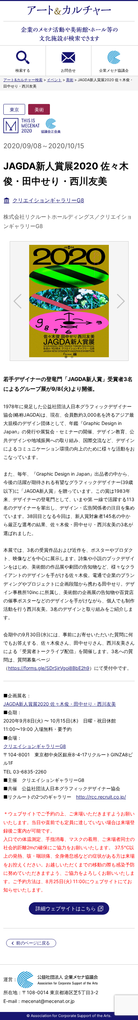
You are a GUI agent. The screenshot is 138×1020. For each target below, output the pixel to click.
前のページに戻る (33, 943)
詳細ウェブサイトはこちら (66, 908)
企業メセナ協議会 (114, 70)
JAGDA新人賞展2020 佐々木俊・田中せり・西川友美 (59, 704)
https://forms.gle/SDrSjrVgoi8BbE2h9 (48, 668)
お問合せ (68, 70)
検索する (22, 70)
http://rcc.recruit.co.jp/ (101, 797)
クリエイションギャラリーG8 (48, 200)
